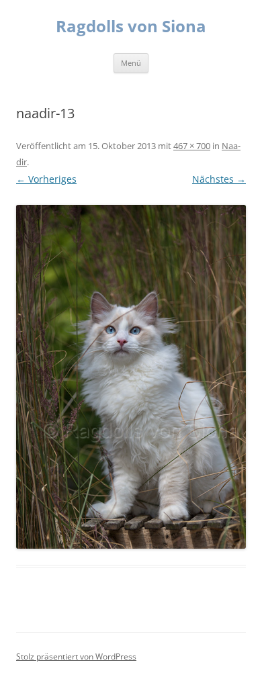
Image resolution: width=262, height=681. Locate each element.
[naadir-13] (131, 377)
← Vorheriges (46, 179)
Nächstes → (219, 179)
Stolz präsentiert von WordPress (76, 656)
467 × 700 (191, 146)
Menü (131, 63)
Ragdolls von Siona (131, 26)
